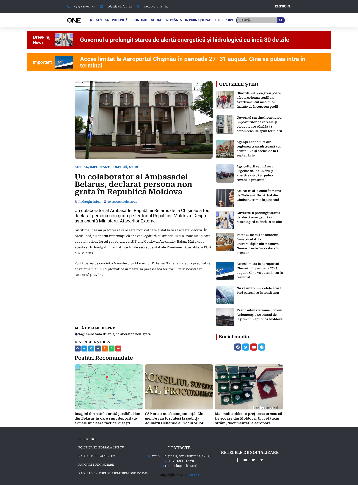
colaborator (125, 334)
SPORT (227, 20)
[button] (78, 348)
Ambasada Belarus (100, 334)
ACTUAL (102, 20)
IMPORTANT (99, 167)
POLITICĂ (120, 20)
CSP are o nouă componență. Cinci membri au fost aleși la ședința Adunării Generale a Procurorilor (176, 418)
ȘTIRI (133, 167)
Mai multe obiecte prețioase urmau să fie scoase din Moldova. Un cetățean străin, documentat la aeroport (248, 418)
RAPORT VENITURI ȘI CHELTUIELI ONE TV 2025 (112, 473)
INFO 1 (193, 475)
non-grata (143, 334)
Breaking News (41, 40)
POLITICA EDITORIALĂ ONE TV (101, 447)
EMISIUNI (282, 6)
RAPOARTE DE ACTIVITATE (98, 456)
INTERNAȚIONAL (198, 20)
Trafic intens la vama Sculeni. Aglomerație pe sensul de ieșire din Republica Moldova (260, 314)
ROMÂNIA (174, 20)
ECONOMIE (139, 20)
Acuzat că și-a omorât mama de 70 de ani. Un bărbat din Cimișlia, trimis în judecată (259, 195)
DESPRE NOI (87, 439)
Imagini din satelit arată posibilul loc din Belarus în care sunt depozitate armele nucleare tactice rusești (107, 418)
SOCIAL (157, 20)
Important (42, 62)
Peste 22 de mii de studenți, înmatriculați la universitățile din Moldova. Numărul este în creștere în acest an (258, 244)
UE (217, 20)
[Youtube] (253, 347)
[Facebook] (237, 347)
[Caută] (280, 20)
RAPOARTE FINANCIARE (96, 464)
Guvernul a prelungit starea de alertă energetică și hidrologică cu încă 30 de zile (259, 217)
